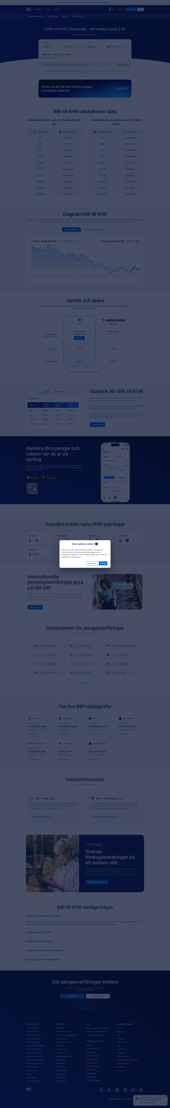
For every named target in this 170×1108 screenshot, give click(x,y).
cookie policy (76, 557)
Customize (92, 563)
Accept (103, 563)
